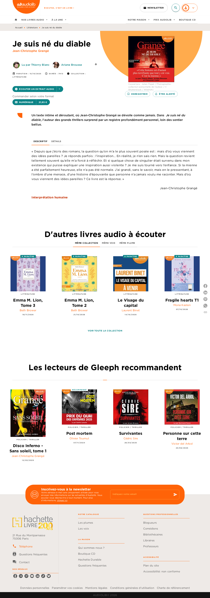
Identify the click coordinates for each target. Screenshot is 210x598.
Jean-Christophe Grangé (30, 51)
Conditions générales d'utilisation (132, 587)
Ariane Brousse (71, 64)
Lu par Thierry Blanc (35, 64)
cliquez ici (62, 500)
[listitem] (15, 576)
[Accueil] (26, 8)
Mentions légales (96, 587)
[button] (154, 8)
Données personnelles (34, 587)
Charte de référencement (173, 587)
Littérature (32, 27)
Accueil (18, 27)
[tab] (15, 20)
